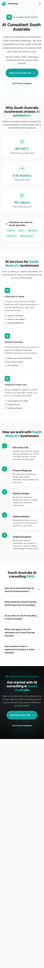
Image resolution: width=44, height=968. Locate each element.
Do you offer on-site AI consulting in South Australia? (20, 617)
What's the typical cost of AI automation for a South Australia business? (20, 632)
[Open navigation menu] (40, 3)
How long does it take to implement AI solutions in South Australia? (20, 649)
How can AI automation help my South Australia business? (19, 589)
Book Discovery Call (20, 715)
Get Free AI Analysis (22, 83)
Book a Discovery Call (20, 73)
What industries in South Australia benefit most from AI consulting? (21, 603)
